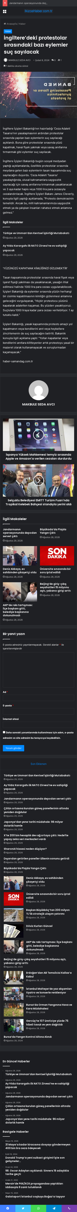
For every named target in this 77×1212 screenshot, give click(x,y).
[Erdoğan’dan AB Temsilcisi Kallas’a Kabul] (13, 977)
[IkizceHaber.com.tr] (38, 11)
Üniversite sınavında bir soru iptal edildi (55, 570)
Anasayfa (11, 23)
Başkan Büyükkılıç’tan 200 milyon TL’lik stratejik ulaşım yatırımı (48, 912)
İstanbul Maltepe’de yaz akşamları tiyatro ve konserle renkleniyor (49, 990)
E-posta (8, 705)
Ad (5, 692)
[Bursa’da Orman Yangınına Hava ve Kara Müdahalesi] (13, 1009)
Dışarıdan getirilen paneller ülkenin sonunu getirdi (36, 858)
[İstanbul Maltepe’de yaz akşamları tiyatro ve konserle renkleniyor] (13, 993)
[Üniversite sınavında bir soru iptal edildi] (57, 556)
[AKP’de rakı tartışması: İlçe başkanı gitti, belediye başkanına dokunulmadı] (20, 592)
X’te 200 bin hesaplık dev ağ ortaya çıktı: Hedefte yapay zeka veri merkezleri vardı (36, 837)
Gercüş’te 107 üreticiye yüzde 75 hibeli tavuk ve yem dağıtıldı (47, 1022)
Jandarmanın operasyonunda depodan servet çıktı (37, 3)
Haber (22, 23)
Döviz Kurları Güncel (39, 926)
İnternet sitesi (11, 719)
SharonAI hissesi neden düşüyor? (25, 849)
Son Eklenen (39, 764)
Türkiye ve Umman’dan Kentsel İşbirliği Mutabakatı (36, 233)
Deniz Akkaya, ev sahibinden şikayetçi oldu (20, 570)
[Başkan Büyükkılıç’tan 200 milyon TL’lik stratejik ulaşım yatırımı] (13, 915)
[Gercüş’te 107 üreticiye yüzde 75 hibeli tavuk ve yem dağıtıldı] (13, 1025)
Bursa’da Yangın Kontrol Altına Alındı (28, 1037)
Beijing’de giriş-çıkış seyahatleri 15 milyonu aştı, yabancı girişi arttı (55, 587)
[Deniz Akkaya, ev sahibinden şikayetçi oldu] (20, 556)
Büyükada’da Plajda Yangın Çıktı (53, 531)
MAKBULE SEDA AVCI (19, 60)
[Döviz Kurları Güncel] (13, 931)
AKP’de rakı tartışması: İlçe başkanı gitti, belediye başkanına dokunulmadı (18, 610)
